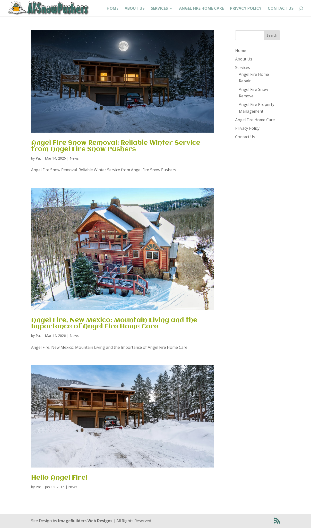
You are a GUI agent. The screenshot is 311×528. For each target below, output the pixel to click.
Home (112, 9)
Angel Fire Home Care (201, 9)
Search (272, 35)
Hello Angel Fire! (59, 478)
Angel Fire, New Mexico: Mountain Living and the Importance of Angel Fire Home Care (114, 323)
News (74, 158)
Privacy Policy (245, 9)
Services (159, 9)
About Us (135, 9)
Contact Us (281, 9)
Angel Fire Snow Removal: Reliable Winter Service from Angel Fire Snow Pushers (115, 146)
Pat (38, 158)
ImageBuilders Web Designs (85, 520)
